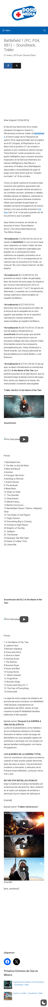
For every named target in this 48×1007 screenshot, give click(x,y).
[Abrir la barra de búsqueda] (44, 30)
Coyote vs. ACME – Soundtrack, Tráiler (27, 993)
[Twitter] (16, 66)
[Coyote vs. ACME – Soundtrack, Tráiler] (8, 999)
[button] (44, 1003)
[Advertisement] (24, 94)
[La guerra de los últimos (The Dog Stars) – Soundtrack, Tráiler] (8, 988)
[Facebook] (8, 66)
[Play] (24, 407)
